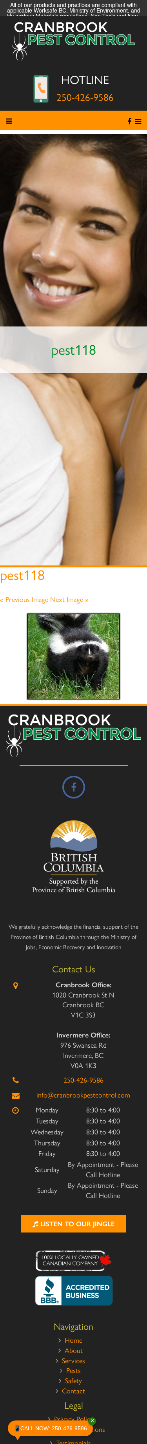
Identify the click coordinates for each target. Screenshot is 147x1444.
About (74, 1350)
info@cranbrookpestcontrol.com (83, 1095)
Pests (73, 1370)
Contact (73, 1391)
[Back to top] (135, 1414)
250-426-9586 (85, 97)
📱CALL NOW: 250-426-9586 (53, 1425)
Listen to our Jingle (76, 1224)
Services (73, 1360)
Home (73, 1340)
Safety (73, 1381)
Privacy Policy (73, 1419)
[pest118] (73, 656)
